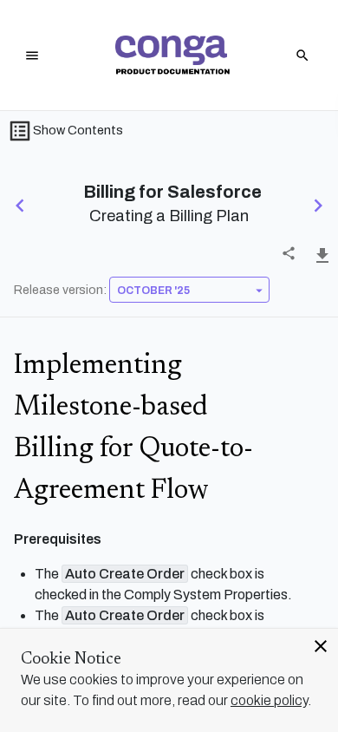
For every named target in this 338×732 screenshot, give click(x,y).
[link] (172, 55)
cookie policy (269, 700)
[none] (288, 253)
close (320, 646)
